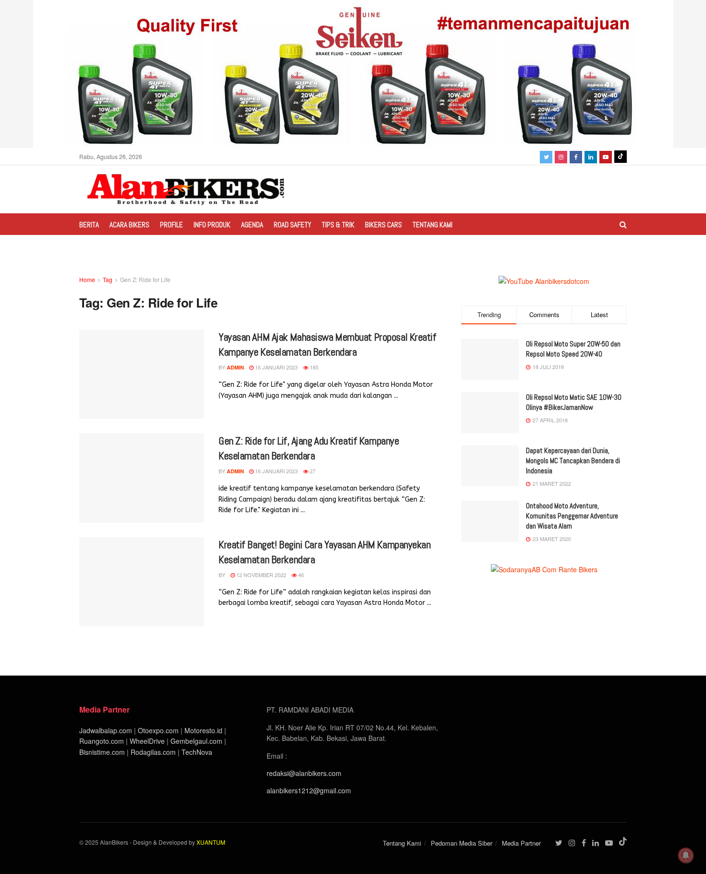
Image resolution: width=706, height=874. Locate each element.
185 (313, 367)
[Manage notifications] (686, 855)
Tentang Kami (432, 224)
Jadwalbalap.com (105, 730)
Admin (235, 367)
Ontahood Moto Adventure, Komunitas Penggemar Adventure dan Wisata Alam (572, 515)
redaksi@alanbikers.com (304, 773)
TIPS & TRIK (338, 224)
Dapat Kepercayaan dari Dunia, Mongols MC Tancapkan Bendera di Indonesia (573, 460)
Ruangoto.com (101, 741)
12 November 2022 (260, 575)
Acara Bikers (129, 224)
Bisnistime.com (102, 752)
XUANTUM (210, 842)
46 (300, 575)
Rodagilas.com (153, 752)
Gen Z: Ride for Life (145, 279)
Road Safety (292, 224)
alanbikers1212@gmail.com (309, 790)
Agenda (252, 224)
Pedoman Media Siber (461, 843)
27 (312, 471)
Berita (89, 224)
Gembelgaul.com (197, 741)
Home (87, 279)
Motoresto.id (203, 730)
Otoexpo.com (158, 730)
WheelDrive (147, 741)
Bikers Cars (383, 224)
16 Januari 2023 (276, 367)
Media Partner (521, 843)
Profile (171, 224)
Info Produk (212, 224)
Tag (107, 279)
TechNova (197, 752)
